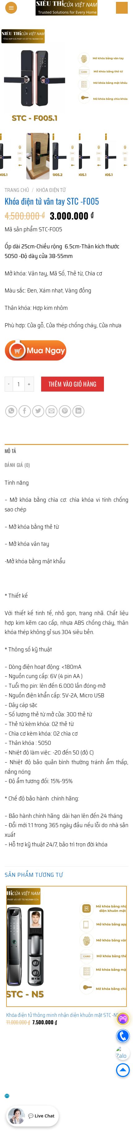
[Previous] (9, 1048)
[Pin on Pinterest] (65, 411)
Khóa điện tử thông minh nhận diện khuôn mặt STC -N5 (62, 1015)
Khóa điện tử (51, 190)
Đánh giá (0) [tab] (17, 464)
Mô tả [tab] (10, 450)
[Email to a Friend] (51, 411)
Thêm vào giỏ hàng (73, 383)
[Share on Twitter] (38, 411)
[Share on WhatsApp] (11, 411)
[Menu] (11, 8)
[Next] (29, 1048)
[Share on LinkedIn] (78, 411)
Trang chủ (17, 190)
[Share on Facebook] (25, 411)
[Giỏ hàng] (122, 8)
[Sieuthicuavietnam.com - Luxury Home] (66, 8)
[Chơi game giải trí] (123, 1019)
